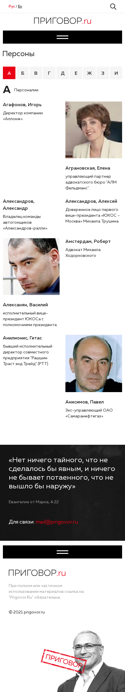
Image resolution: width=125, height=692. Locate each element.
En (20, 6)
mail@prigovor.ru (56, 522)
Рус (12, 6)
